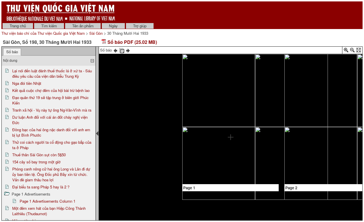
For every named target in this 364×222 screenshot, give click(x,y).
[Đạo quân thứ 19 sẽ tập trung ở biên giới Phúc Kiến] (218, 75)
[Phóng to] (346, 51)
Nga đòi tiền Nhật (26, 83)
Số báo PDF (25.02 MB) (131, 42)
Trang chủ (18, 25)
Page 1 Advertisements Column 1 (47, 201)
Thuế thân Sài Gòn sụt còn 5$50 (39, 154)
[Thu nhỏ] (352, 51)
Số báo (12, 51)
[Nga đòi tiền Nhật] (193, 166)
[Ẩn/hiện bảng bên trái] (97, 133)
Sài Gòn (96, 33)
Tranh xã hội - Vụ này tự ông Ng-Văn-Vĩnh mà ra (51, 110)
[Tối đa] (358, 51)
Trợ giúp (139, 25)
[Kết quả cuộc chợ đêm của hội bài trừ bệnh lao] (206, 124)
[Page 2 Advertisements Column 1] (295, 84)
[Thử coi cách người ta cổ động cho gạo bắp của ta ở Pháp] (249, 103)
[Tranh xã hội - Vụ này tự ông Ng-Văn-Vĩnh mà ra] (218, 104)
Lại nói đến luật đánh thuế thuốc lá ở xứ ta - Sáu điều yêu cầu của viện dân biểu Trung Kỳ (52, 73)
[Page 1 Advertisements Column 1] (249, 86)
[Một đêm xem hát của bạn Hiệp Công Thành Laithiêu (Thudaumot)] (308, 63)
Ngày (113, 25)
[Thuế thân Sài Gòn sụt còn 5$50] (243, 124)
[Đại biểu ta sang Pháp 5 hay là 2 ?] (267, 147)
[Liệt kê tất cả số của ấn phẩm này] (121, 50)
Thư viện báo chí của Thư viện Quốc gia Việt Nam (43, 33)
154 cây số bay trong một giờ (36, 162)
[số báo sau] (128, 50)
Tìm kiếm (49, 25)
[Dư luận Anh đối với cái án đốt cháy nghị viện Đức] (231, 74)
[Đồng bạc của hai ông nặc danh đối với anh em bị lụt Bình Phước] (230, 141)
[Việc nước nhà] (339, 63)
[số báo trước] (115, 50)
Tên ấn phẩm (83, 25)
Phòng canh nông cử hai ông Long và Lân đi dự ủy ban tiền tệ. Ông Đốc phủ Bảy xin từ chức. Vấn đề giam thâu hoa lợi (51, 174)
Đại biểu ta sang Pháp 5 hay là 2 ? (40, 187)
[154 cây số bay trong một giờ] (236, 156)
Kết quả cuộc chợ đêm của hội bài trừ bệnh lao (51, 90)
